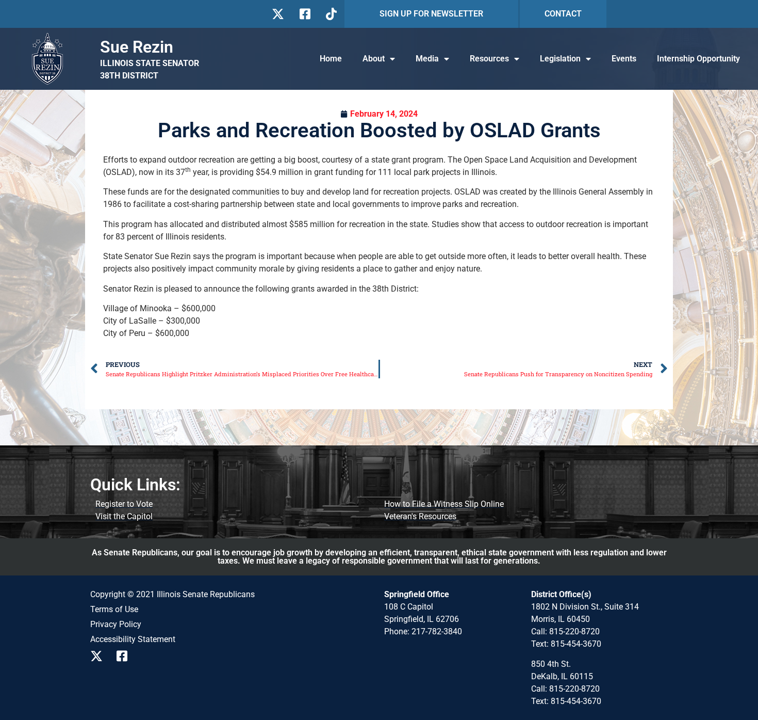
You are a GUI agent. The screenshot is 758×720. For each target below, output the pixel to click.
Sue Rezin (136, 47)
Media (427, 58)
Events (624, 58)
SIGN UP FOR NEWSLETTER (431, 14)
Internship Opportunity (698, 58)
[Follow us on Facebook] (304, 14)
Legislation (560, 58)
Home (331, 58)
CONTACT (563, 14)
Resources (489, 58)
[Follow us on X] (278, 14)
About (373, 58)
